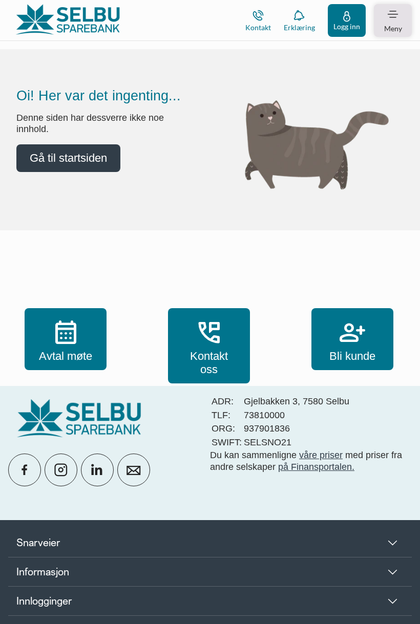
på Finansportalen (315, 467)
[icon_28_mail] (133, 470)
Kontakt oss (209, 345)
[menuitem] (67, 20)
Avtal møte (65, 338)
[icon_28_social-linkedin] (97, 470)
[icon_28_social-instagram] (61, 470)
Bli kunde (352, 338)
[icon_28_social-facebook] (24, 470)
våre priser (321, 455)
